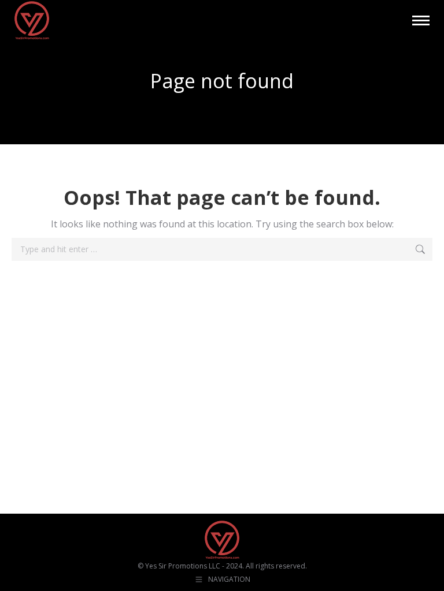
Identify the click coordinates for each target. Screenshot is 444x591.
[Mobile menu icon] (420, 20)
